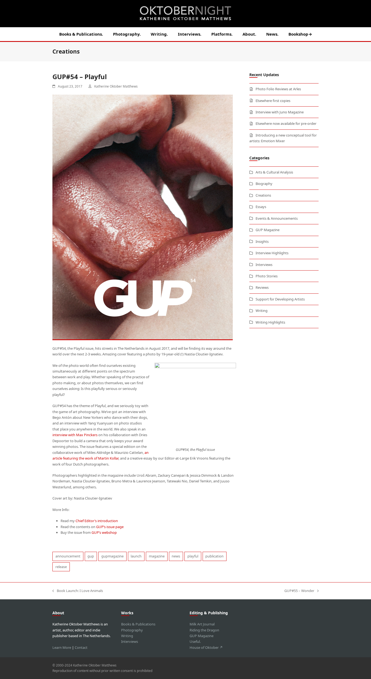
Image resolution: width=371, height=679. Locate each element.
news (176, 556)
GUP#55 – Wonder (299, 591)
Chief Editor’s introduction (97, 520)
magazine (157, 556)
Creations (263, 195)
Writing (262, 310)
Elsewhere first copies (273, 100)
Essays (261, 206)
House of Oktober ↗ (206, 647)
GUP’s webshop (104, 532)
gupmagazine (112, 556)
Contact (81, 647)
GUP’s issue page (110, 526)
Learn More (61, 647)
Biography (264, 183)
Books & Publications (138, 624)
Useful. (195, 641)
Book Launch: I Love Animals (77, 591)
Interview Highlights (272, 252)
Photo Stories (267, 276)
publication (214, 556)
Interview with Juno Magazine (280, 112)
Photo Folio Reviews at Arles (278, 88)
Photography (132, 630)
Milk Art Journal (202, 624)
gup (90, 556)
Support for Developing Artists (280, 299)
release (61, 566)
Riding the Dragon (204, 630)
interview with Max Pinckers (75, 434)
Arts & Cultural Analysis (274, 172)
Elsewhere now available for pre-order (286, 123)
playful (192, 556)
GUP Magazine (267, 229)
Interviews (264, 264)
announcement (67, 556)
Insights (262, 241)
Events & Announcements (277, 218)
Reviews (262, 287)
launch (136, 556)
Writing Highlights (270, 322)
